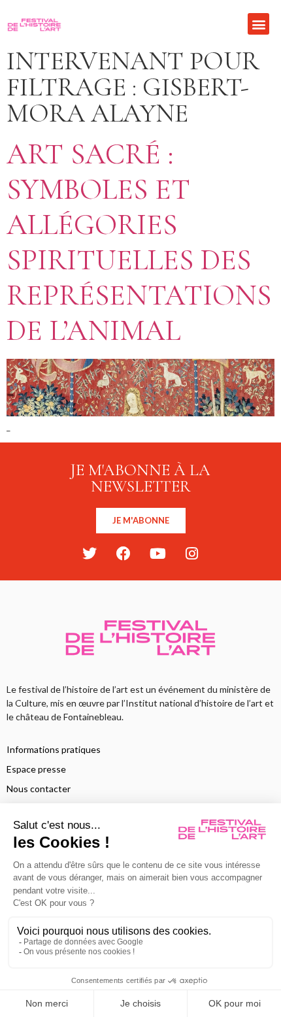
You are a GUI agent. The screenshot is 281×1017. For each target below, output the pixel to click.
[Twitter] (89, 553)
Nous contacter (39, 788)
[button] (258, 24)
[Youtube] (157, 553)
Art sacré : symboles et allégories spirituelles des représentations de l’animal (139, 242)
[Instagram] (191, 553)
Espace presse (36, 769)
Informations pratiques (54, 749)
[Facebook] (123, 553)
